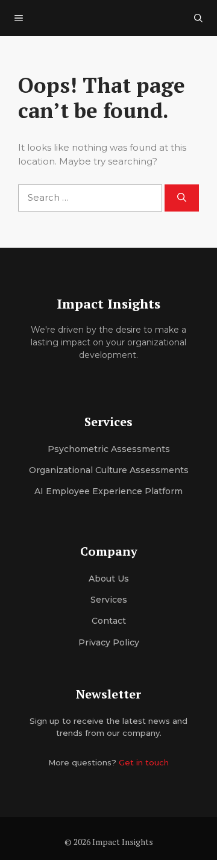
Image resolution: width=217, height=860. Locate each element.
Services (108, 599)
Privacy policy (108, 642)
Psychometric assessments (109, 449)
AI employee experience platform (108, 491)
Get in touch (144, 762)
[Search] (182, 198)
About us (109, 578)
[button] (198, 18)
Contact (109, 620)
